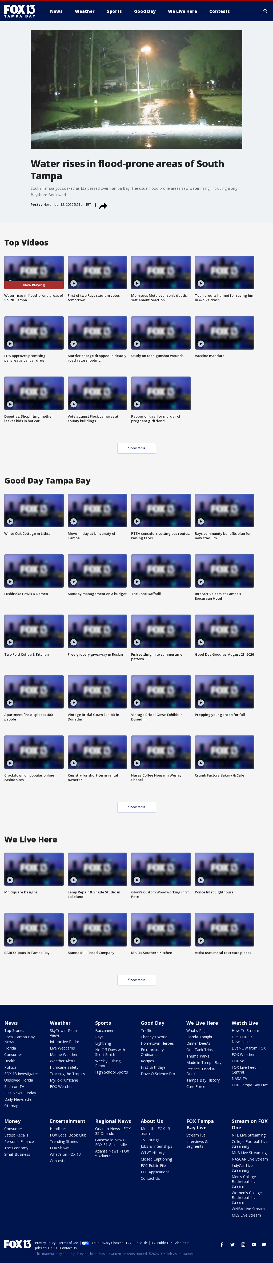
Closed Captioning (156, 1159)
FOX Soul (239, 1060)
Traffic (146, 1030)
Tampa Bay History (203, 1080)
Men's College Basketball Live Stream (245, 1181)
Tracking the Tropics (67, 1073)
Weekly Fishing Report (108, 1063)
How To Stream (245, 1030)
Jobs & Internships (156, 1146)
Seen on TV (14, 1086)
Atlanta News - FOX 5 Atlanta (112, 1153)
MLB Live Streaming (249, 1152)
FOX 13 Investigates (21, 1073)
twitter (232, 1244)
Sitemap (11, 1105)
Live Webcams (62, 1048)
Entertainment (68, 1121)
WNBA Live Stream (248, 1208)
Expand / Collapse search (265, 11)
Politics (10, 1067)
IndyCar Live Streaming (242, 1168)
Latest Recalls (16, 1135)
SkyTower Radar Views (64, 1033)
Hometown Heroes (157, 1043)
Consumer (13, 1054)
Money (12, 1121)
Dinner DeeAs (198, 1043)
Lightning (103, 1043)
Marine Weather (64, 1054)
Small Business (17, 1154)
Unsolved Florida (18, 1080)
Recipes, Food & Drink (200, 1071)
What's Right (197, 1030)
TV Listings (150, 1139)
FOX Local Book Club (68, 1135)
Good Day (152, 1023)
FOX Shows (60, 1147)
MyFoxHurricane (64, 1080)
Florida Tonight (199, 1036)
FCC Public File (153, 1165)
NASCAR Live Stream (250, 1159)
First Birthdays (153, 1067)
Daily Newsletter (18, 1099)
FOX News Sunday (20, 1092)
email (264, 1244)
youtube (254, 1244)
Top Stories (14, 1030)
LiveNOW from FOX (249, 1048)
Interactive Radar (64, 1041)
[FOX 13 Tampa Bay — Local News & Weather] (21, 11)
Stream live (196, 1135)
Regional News (113, 1121)
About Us (152, 1121)
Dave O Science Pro (158, 1073)
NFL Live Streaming (249, 1135)
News (11, 1023)
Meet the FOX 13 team (155, 1131)
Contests (57, 1160)
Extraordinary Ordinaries (152, 1052)
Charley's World (154, 1036)
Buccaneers (105, 1030)
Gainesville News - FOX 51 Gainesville (111, 1142)
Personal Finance (19, 1141)
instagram (243, 1244)
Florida (10, 1048)
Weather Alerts (62, 1060)
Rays (99, 1036)
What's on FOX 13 (65, 1154)
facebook (222, 1244)
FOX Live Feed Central (244, 1070)
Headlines (58, 1128)
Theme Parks (197, 1056)
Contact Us (150, 1178)
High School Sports (111, 1072)
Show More (136, 448)
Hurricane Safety (64, 1067)
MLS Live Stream (246, 1215)
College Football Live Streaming (250, 1144)
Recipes (147, 1060)
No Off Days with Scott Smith (110, 1052)
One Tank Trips (199, 1049)
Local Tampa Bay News (19, 1039)
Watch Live (245, 1023)
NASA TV (239, 1078)
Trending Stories (64, 1141)
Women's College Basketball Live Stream (247, 1197)
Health (9, 1060)
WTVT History (152, 1152)
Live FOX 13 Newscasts (242, 1039)
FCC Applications (155, 1171)
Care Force (195, 1086)
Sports (103, 1023)
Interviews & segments (197, 1144)
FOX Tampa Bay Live (250, 1084)
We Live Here (202, 1023)
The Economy (16, 1147)
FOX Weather (61, 1086)
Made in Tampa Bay (203, 1062)
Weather (60, 1023)
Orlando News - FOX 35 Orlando (113, 1131)
